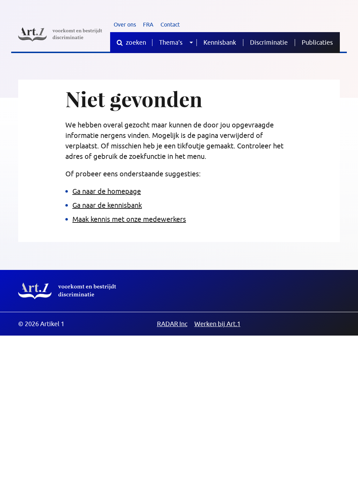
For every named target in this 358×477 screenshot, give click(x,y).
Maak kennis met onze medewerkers (129, 219)
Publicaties (317, 42)
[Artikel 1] (60, 34)
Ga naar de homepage (106, 191)
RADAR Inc (172, 324)
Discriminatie (269, 42)
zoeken (135, 42)
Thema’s (170, 42)
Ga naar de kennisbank (107, 205)
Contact (170, 24)
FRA (148, 24)
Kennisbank (219, 42)
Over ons (125, 24)
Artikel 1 (67, 291)
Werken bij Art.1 (217, 324)
